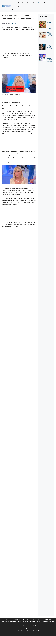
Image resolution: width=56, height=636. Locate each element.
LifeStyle (18, 2)
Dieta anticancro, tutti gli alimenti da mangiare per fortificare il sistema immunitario (50, 25)
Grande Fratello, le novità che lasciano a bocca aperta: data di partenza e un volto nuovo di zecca (49, 59)
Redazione (25, 633)
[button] (12, 9)
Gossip (34, 2)
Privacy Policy (30, 633)
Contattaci (35, 625)
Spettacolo (40, 2)
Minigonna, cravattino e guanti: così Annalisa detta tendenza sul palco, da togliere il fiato (49, 47)
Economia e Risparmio (26, 2)
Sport (19, 6)
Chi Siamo (20, 633)
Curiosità (14, 6)
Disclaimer (35, 633)
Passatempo (46, 2)
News (13, 2)
